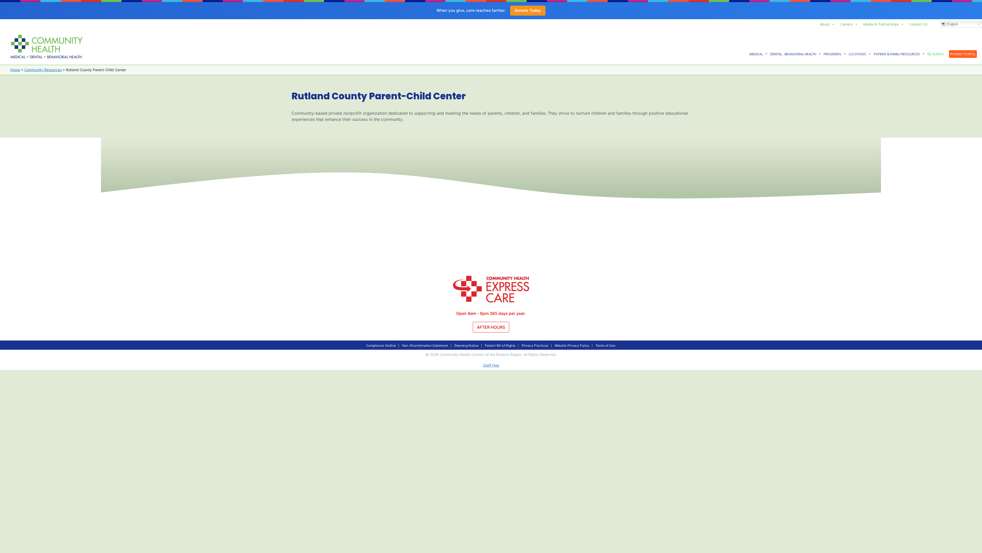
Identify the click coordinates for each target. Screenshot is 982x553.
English (952, 24)
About (825, 24)
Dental (776, 54)
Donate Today (528, 10)
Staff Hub (491, 365)
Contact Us (918, 24)
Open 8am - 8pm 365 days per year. (491, 313)
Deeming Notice (466, 345)
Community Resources (43, 70)
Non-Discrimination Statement (425, 345)
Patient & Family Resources (897, 54)
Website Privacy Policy (572, 345)
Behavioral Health (800, 54)
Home (15, 70)
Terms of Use (605, 345)
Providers (832, 54)
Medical (756, 54)
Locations (857, 54)
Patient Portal (963, 54)
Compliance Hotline (381, 345)
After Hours (491, 327)
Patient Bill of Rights (500, 345)
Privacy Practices (535, 345)
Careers (846, 24)
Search (937, 54)
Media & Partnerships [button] (881, 24)
